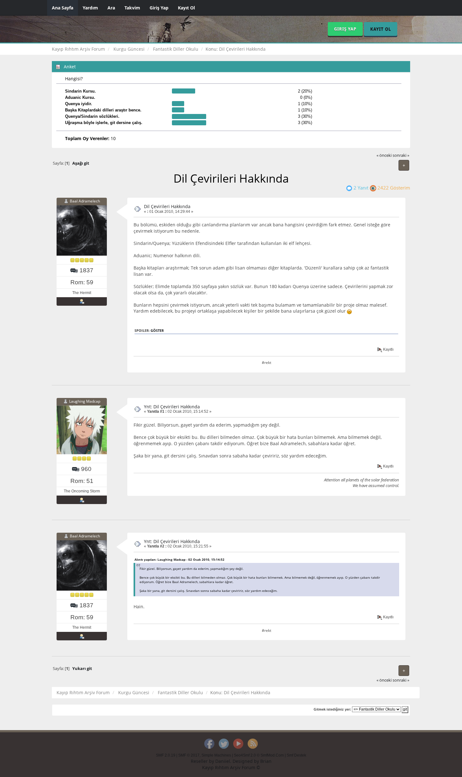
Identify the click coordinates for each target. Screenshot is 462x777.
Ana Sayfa (62, 8)
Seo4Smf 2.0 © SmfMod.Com (259, 755)
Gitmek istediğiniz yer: (332, 709)
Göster (157, 330)
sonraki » (401, 155)
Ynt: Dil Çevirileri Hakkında (172, 407)
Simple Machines (216, 755)
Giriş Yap (159, 8)
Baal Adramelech (85, 201)
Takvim (132, 8)
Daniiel (222, 761)
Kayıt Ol (186, 8)
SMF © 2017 (189, 755)
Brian (266, 761)
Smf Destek (296, 755)
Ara (111, 8)
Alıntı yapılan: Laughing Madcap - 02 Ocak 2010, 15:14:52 (179, 559)
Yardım (90, 8)
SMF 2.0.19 (165, 755)
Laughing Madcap (84, 401)
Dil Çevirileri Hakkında (167, 206)
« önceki (384, 155)
